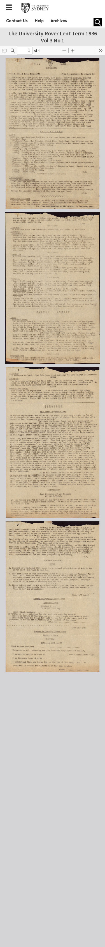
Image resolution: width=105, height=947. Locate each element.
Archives (59, 21)
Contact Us (17, 21)
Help (39, 21)
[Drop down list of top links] (11, 7)
